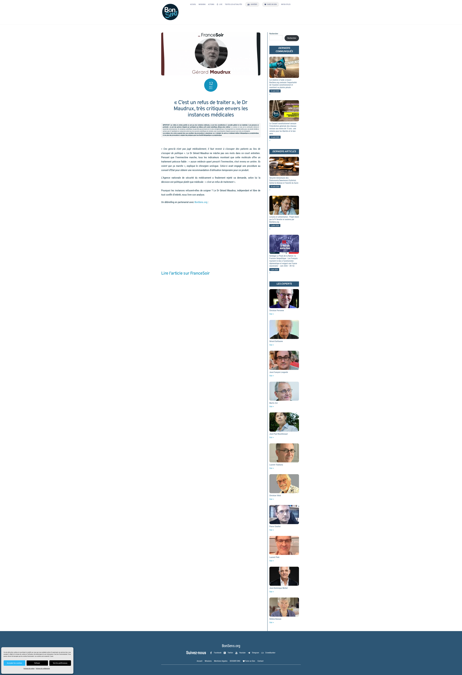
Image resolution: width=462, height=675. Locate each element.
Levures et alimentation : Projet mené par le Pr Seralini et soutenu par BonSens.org (284, 219)
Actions (211, 4)
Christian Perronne (276, 310)
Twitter (230, 653)
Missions (202, 4)
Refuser (37, 663)
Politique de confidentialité (43, 668)
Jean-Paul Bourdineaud (278, 434)
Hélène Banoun (275, 619)
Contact (260, 661)
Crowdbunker (270, 653)
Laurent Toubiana (276, 465)
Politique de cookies (29, 668)
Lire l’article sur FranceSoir (185, 273)
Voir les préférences (60, 663)
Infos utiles (285, 4)
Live (220, 4)
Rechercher (273, 33)
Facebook (217, 653)
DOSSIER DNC (235, 661)
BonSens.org (201, 202)
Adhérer (253, 4)
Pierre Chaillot (275, 526)
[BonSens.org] (170, 19)
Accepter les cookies (14, 663)
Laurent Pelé (274, 557)
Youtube (242, 653)
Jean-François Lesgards (278, 372)
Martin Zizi (273, 403)
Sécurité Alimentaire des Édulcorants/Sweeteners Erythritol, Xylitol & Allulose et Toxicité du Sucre (283, 180)
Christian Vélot (275, 495)
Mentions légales (220, 661)
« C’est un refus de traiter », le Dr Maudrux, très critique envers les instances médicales (211, 109)
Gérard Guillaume (276, 341)
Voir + (271, 314)
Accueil (193, 4)
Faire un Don (272, 4)
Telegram (255, 653)
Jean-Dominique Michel (278, 588)
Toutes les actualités (233, 4)
